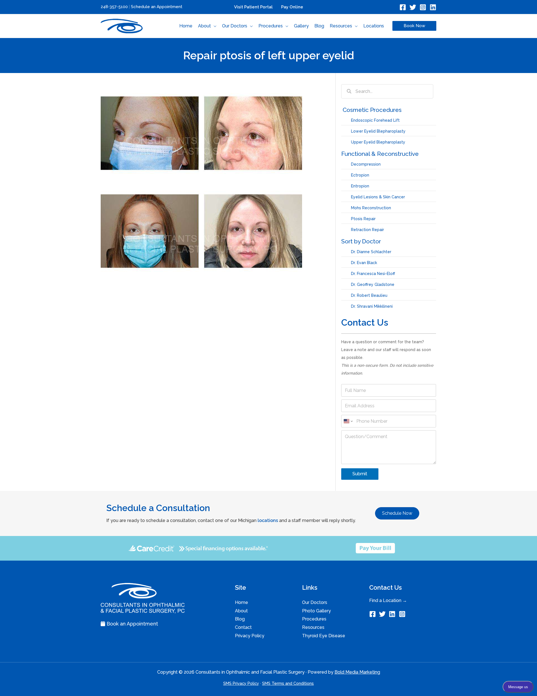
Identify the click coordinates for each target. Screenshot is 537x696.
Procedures (314, 619)
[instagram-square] (403, 614)
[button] (213, 26)
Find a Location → (388, 600)
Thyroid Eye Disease (323, 635)
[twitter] (383, 614)
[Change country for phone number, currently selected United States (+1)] (347, 421)
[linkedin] (393, 614)
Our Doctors (314, 602)
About (241, 610)
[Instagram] (423, 7)
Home (241, 602)
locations (268, 520)
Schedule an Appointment (156, 6)
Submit (359, 473)
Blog (240, 619)
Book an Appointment (131, 624)
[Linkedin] (433, 7)
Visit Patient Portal (253, 7)
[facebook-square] (373, 614)
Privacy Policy (249, 635)
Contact (243, 627)
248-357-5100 (114, 6)
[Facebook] (402, 7)
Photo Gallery (316, 610)
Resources (313, 627)
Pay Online (292, 7)
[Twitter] (412, 7)
